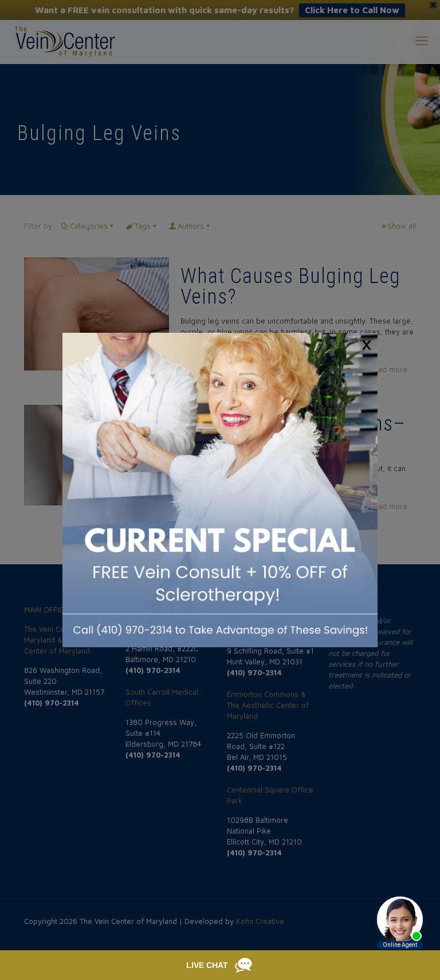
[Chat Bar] (220, 965)
